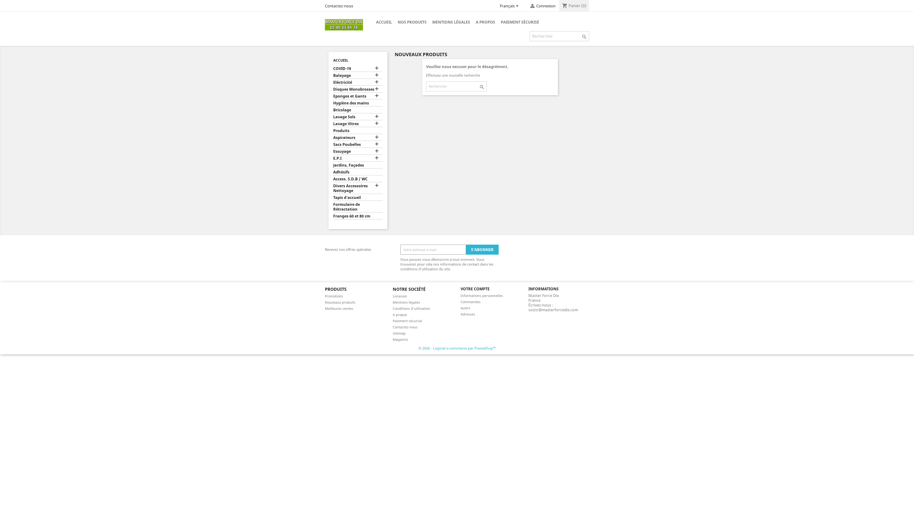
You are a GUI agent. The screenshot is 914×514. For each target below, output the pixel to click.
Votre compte (475, 289)
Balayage (342, 75)
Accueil (384, 22)
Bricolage (342, 110)
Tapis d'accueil (347, 197)
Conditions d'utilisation (411, 308)
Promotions (334, 296)
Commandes (471, 302)
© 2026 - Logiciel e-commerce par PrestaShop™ (457, 348)
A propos (485, 22)
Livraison (400, 296)
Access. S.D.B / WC (350, 179)
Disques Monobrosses (353, 89)
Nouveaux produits (340, 302)
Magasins (400, 339)
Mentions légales (451, 22)
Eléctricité (342, 82)
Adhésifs (341, 172)
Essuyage (342, 151)
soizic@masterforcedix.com (553, 309)
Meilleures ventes (339, 308)
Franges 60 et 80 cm (351, 216)
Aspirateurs (344, 137)
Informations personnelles (482, 295)
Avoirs (465, 308)
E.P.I (337, 158)
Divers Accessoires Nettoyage (350, 188)
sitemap (399, 333)
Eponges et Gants (349, 96)
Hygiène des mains (351, 103)
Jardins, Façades (348, 165)
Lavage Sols (344, 116)
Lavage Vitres (346, 123)
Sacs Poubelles (347, 144)
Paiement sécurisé (520, 22)
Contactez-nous (339, 6)
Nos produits (412, 22)
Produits (341, 130)
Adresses (468, 314)
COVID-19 (342, 68)
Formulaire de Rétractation (346, 207)
